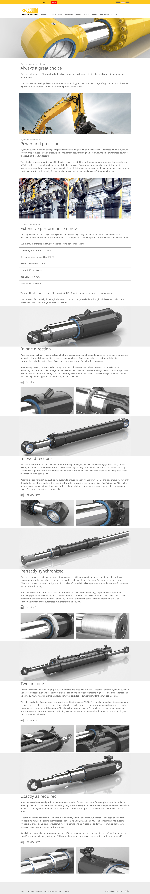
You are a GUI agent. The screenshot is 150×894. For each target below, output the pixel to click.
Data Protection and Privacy (53, 891)
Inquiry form (32, 382)
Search (44, 2)
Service (86, 14)
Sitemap (67, 891)
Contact (114, 14)
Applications (104, 14)
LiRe (26, 376)
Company (44, 14)
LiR (82, 592)
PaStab (87, 367)
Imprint (23, 891)
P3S (125, 373)
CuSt (121, 373)
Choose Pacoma (56, 14)
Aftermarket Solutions (73, 14)
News (54, 2)
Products (94, 14)
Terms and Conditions (35, 891)
